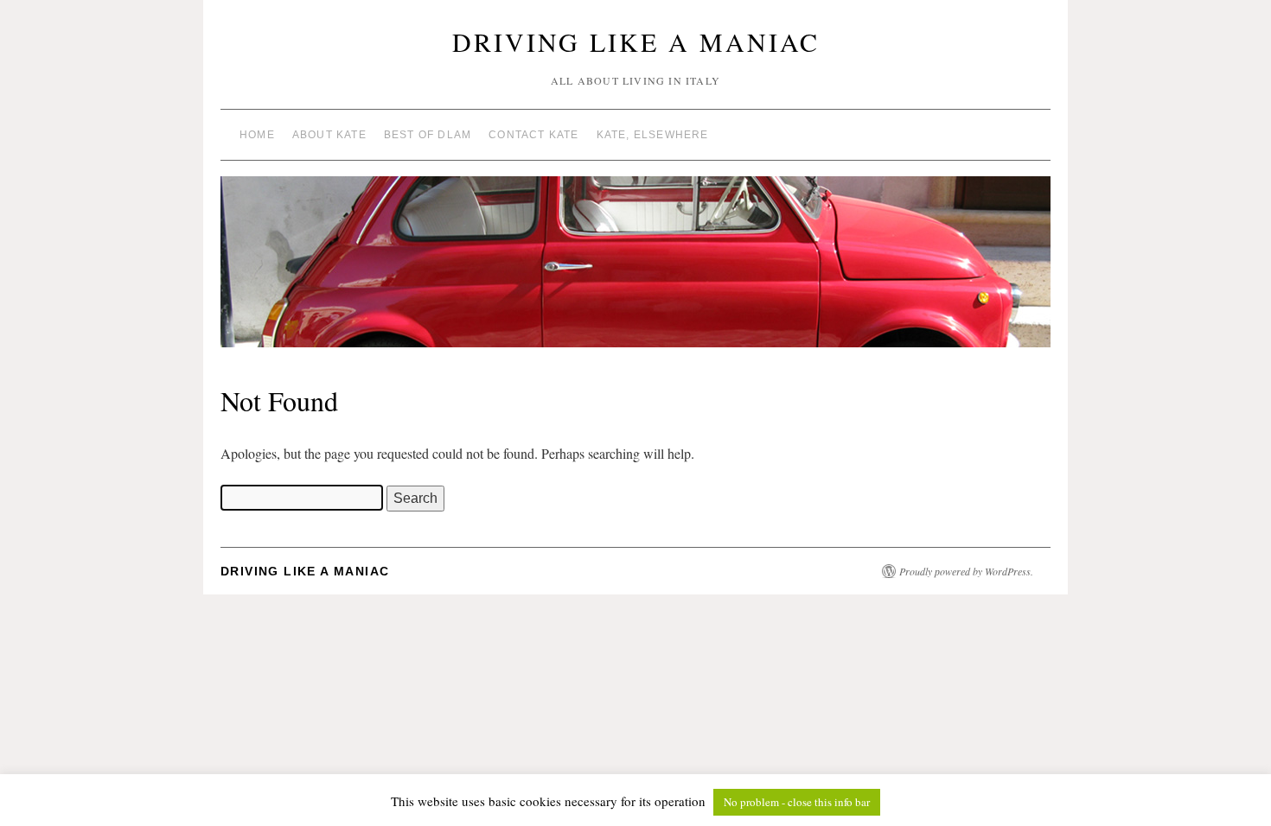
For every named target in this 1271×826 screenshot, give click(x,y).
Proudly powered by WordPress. (966, 571)
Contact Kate (533, 135)
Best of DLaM (427, 135)
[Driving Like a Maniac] (635, 269)
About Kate (329, 135)
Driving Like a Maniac (636, 41)
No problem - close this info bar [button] (797, 802)
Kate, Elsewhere (653, 135)
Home (257, 135)
